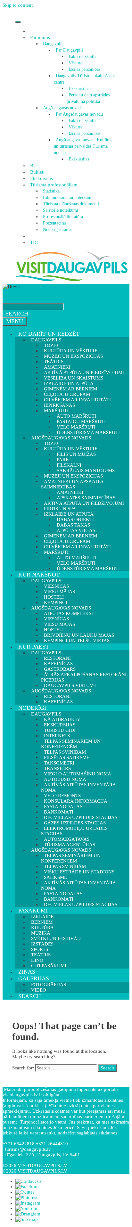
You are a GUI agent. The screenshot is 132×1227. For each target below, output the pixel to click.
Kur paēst (33, 646)
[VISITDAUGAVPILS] (71, 280)
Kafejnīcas (58, 701)
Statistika (51, 191)
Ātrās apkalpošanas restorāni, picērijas (84, 677)
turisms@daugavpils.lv (28, 1149)
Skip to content (18, 5)
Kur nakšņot (39, 574)
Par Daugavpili (69, 50)
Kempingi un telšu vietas (77, 640)
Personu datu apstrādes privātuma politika (88, 98)
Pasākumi (33, 910)
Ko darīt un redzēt (48, 334)
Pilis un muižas (76, 454)
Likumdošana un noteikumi (68, 197)
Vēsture (75, 63)
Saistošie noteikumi (60, 210)
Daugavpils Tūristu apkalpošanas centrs (84, 79)
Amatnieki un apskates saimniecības (72, 484)
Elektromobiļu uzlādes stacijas (74, 831)
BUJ (34, 165)
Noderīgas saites (57, 229)
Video (38, 990)
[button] (51, 37)
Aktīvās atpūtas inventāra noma (78, 787)
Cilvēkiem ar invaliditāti (77, 546)
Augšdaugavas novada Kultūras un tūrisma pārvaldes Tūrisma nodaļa (83, 146)
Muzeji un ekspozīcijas (73, 356)
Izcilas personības (84, 69)
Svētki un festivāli (56, 938)
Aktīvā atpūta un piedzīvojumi (84, 503)
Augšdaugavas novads (62, 107)
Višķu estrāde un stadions (79, 871)
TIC (34, 242)
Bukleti (37, 172)
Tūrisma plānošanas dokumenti (71, 203)
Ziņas (26, 972)
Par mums (40, 37)
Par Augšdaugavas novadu (79, 114)
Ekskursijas (79, 88)
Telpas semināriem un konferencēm (71, 744)
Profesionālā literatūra (63, 216)
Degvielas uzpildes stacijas (80, 904)
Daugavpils (53, 43)
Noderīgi (32, 708)
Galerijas (33, 978)
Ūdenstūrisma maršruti (88, 568)
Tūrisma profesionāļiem (54, 184)
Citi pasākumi (48, 965)
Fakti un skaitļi (82, 56)
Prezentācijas (54, 223)
